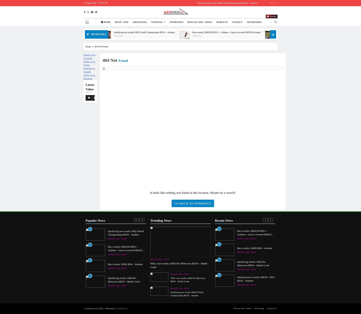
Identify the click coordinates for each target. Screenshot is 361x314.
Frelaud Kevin (121, 308)
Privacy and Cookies (242, 308)
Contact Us (271, 308)
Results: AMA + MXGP (200, 22)
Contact (237, 22)
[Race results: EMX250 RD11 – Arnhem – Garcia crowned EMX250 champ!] (164, 36)
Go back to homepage (192, 203)
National (157, 22)
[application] (90, 98)
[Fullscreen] (95, 97)
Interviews (176, 22)
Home (107, 22)
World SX (222, 22)
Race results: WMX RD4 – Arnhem (125, 248)
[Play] (89, 97)
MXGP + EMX (121, 22)
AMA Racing (140, 22)
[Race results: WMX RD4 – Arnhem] (250, 36)
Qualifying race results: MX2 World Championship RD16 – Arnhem (124, 32)
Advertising (254, 22)
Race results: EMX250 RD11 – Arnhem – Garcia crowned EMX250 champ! (223, 3)
